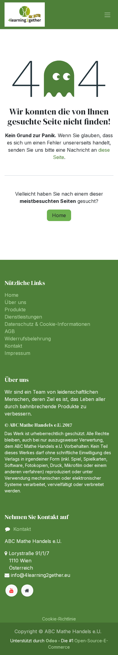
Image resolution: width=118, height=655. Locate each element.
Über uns (15, 302)
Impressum (17, 353)
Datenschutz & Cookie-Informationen (47, 324)
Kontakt (13, 346)
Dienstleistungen (23, 317)
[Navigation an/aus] (107, 14)
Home (59, 215)
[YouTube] (11, 590)
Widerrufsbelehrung (28, 339)
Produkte (15, 309)
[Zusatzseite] (27, 590)
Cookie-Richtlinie (59, 618)
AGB (10, 331)
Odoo (52, 640)
